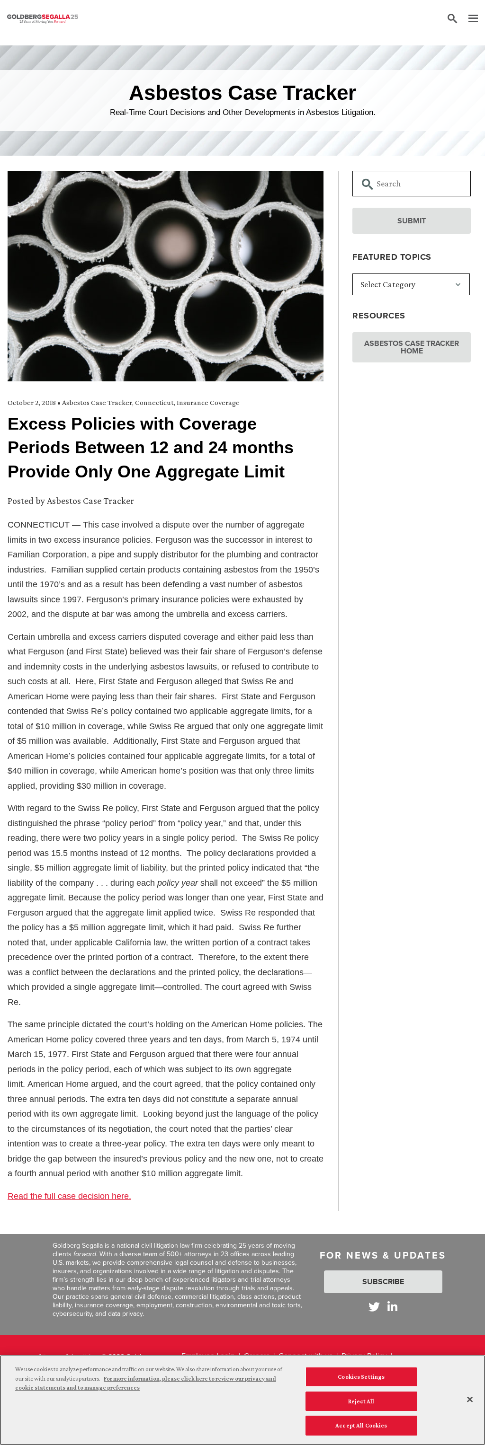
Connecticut (154, 402)
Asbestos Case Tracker (97, 402)
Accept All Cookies (361, 1425)
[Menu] (468, 19)
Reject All (361, 1401)
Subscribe (383, 1281)
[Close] (469, 1399)
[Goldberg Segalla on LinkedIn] (392, 1307)
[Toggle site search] (452, 19)
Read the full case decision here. (69, 1196)
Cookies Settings (361, 1376)
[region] (242, 1400)
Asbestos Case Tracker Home (411, 347)
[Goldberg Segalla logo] (42, 18)
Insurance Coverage (208, 402)
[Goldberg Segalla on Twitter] (374, 1307)
